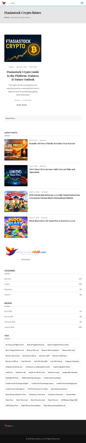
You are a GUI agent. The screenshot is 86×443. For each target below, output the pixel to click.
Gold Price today (53, 372)
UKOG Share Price (12, 405)
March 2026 (8, 316)
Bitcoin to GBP (44, 356)
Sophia (11, 67)
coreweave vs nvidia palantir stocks (37, 367)
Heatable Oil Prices (12, 378)
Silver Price (9, 400)
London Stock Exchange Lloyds (42, 383)
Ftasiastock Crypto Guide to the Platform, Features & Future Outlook (23, 75)
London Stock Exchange (52, 378)
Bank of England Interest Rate (58, 345)
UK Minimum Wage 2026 (69, 400)
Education (45, 192)
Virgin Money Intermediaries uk (54, 405)
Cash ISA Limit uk (56, 361)
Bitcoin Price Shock (29, 356)
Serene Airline (71, 394)
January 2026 (9, 327)
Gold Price (9, 372)
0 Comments (27, 100)
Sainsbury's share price (37, 394)
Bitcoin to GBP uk (12, 361)
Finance (7, 294)
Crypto (7, 284)
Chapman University (72, 361)
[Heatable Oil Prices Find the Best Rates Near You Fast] (16, 149)
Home (6, 17)
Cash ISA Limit (26, 361)
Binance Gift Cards (68, 350)
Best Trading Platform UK (15, 350)
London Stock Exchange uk (15, 389)
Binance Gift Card (33, 350)
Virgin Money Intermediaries (31, 405)
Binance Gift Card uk (13, 356)
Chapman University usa (14, 367)
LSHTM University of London (38, 389)
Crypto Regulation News (61, 367)
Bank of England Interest (35, 345)
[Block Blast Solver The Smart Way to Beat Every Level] (16, 227)
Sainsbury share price (55, 394)
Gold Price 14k (20, 372)
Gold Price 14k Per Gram (36, 372)
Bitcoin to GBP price (60, 356)
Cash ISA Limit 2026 (40, 361)
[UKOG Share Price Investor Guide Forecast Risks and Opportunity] (16, 175)
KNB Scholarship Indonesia (31, 378)
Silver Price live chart (38, 400)
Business (43, 140)
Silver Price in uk (22, 400)
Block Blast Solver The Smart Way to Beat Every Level (52, 221)
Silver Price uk (53, 400)
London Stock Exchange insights (17, 383)
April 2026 (8, 311)
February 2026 (9, 322)
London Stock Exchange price (66, 383)
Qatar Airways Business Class (16, 394)
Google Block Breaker (69, 372)
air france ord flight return (15, 345)
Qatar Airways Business (59, 389)
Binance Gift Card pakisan (50, 350)
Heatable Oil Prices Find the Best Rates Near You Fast (52, 143)
